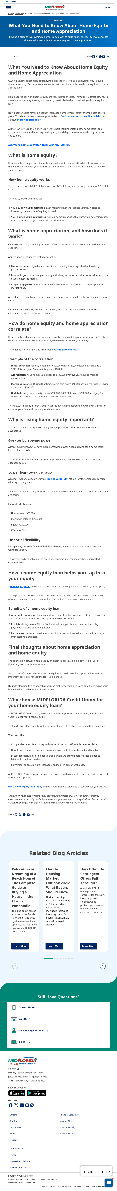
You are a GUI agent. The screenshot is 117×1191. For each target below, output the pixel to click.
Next (103, 966)
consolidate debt (91, 116)
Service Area (15, 1127)
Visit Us (23, 1019)
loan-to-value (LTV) (57, 478)
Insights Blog (66, 1121)
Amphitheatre (16, 1148)
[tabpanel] (24, 906)
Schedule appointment (32, 1030)
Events (12, 1155)
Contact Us (25, 1007)
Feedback (13, 1140)
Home (10, 13)
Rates (12, 1133)
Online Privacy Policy (50, 1186)
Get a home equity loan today (25, 786)
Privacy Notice (65, 1186)
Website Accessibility (100, 1186)
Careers (13, 1114)
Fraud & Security (67, 1127)
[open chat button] (109, 1183)
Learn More (20, 946)
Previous (61, 966)
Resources (19, 13)
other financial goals (29, 119)
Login (106, 7)
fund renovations (70, 116)
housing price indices (64, 349)
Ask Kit (23, 1042)
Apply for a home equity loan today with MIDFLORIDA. (39, 144)
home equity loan (20, 586)
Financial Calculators (69, 1114)
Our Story (14, 1121)
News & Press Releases (20, 1161)
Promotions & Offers (19, 1167)
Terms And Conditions (81, 1186)
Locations (12, 2)
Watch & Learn (67, 1133)
